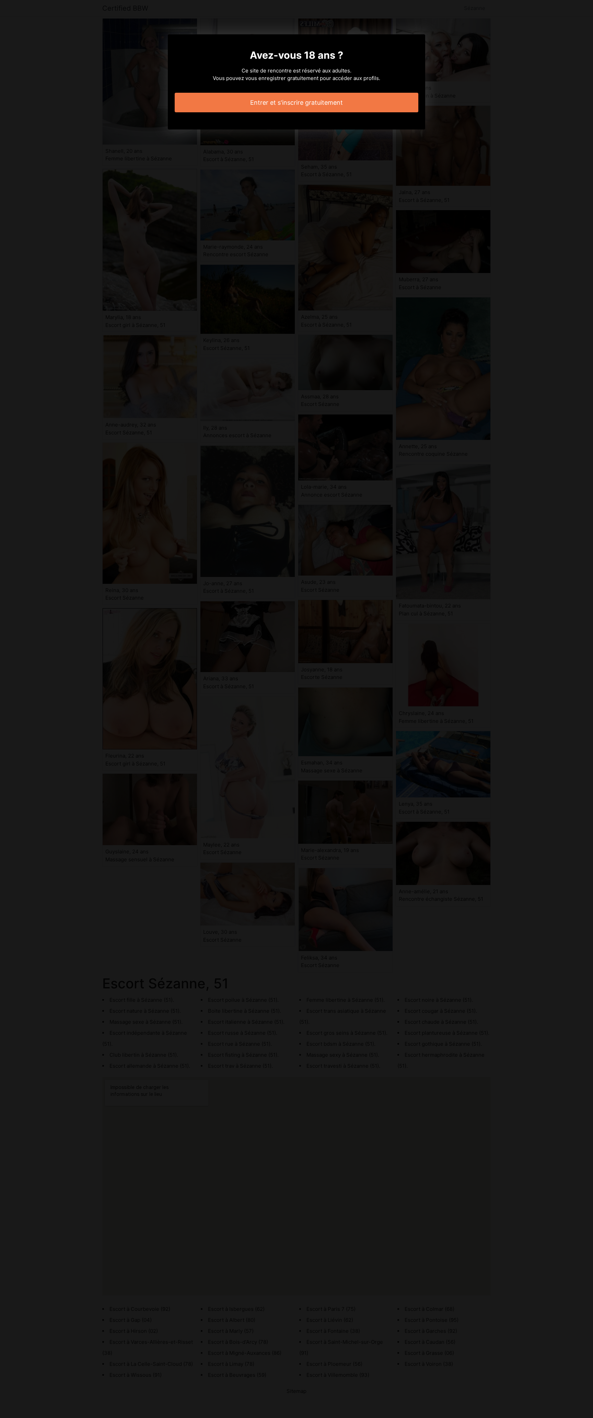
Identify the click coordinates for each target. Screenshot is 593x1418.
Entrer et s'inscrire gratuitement (296, 102)
